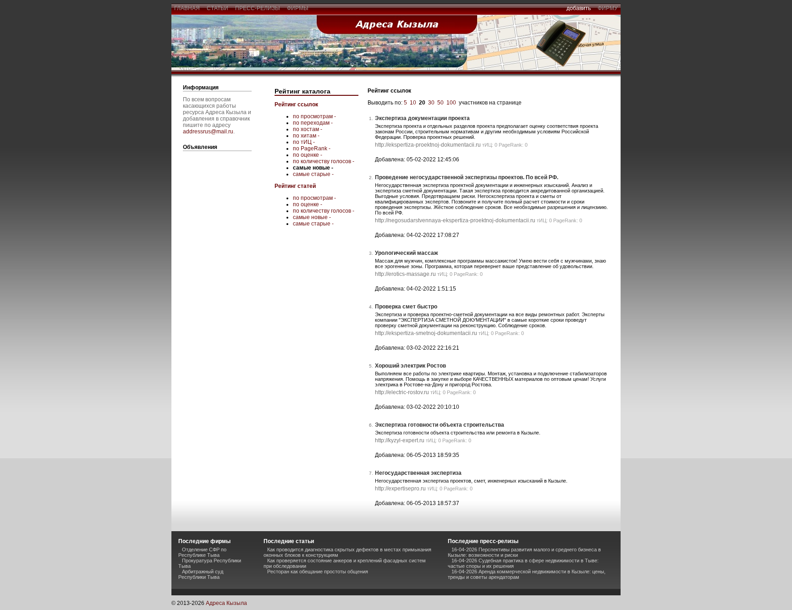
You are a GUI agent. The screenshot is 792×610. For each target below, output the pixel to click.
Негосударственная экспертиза (418, 473)
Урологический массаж (406, 253)
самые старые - (313, 174)
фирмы (297, 8)
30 (431, 102)
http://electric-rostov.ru (402, 392)
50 (440, 102)
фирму (608, 8)
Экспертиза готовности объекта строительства (439, 425)
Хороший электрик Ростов (410, 366)
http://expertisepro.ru (400, 488)
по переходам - (313, 123)
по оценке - (307, 155)
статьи (217, 8)
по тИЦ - (304, 142)
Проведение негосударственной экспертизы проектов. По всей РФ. (466, 177)
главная (187, 8)
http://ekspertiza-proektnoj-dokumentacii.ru (428, 145)
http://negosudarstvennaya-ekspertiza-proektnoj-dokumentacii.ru (455, 220)
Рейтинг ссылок (296, 104)
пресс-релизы (257, 8)
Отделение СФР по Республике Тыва (202, 552)
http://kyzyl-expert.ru (399, 440)
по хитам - (306, 135)
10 (413, 102)
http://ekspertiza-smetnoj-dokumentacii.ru (426, 333)
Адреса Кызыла (226, 603)
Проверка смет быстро (406, 306)
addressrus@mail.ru (208, 131)
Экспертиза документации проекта (422, 118)
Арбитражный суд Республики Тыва (200, 574)
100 (451, 102)
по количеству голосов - (323, 161)
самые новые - (312, 217)
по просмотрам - (314, 116)
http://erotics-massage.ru (405, 274)
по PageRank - (311, 148)
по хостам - (307, 129)
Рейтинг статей (295, 186)
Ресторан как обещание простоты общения (317, 571)
